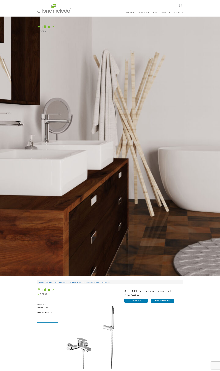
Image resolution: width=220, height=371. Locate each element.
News (155, 12)
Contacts (178, 12)
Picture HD (135, 301)
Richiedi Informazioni (162, 301)
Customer (165, 12)
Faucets (49, 282)
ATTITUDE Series (75, 282)
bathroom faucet (60, 282)
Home (41, 282)
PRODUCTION (143, 12)
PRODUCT (130, 12)
